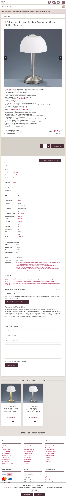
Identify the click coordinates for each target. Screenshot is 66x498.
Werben (47, 459)
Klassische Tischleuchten (43, 283)
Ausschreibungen (49, 449)
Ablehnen (39, 494)
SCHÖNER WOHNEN (8, 463)
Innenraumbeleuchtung (21, 262)
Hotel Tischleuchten (18, 283)
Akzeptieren (27, 494)
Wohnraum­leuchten (10, 278)
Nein (19, 200)
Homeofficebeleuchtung (33, 265)
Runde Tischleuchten (10, 285)
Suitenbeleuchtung (41, 268)
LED (19, 216)
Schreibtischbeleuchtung (22, 265)
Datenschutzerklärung (26, 490)
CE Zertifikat (21, 237)
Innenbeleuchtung (44, 270)
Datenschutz (48, 478)
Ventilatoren (5, 461)
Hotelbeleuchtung (43, 262)
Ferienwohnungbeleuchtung (52, 268)
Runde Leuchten (54, 283)
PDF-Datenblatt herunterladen (17, 301)
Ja (19, 193)
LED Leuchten (20, 278)
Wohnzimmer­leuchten (42, 279)
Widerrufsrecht (49, 479)
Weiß (14, 172)
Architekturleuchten (7, 447)
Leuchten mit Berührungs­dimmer (22, 281)
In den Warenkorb (57, 146)
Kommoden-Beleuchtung (22, 270)
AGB (46, 474)
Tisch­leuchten (28, 278)
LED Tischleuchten (38, 278)
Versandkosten (28, 453)
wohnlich (28, 180)
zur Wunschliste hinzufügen (50, 160)
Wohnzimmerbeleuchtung (22, 264)
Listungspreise (27, 455)
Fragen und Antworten (30, 446)
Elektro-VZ (48, 461)
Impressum (48, 476)
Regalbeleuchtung (32, 268)
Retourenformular (28, 451)
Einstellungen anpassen (39, 490)
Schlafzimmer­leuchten (19, 279)
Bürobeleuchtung (44, 265)
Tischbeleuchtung (45, 264)
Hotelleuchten (8, 279)
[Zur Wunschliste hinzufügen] (9, 422)
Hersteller (47, 457)
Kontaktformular (49, 481)
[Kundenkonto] (49, 2)
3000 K (20, 218)
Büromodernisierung (29, 447)
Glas (17, 174)
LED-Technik (21, 213)
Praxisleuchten (6, 457)
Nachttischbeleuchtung (21, 267)
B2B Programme (49, 453)
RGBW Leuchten (6, 455)
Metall (14, 174)
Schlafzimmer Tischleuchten (39, 281)
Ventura (14, 182)
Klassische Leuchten (29, 283)
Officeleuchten (6, 459)
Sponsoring (27, 461)
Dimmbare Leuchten (49, 278)
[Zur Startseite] (2, 11)
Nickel (17, 172)
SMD (22, 216)
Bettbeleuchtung (52, 265)
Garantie (26, 463)
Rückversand (27, 459)
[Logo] (3, 2)
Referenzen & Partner (51, 446)
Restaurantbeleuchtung (32, 262)
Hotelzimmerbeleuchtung (34, 264)
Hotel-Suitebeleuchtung (44, 267)
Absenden (12, 365)
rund (14, 177)
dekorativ (19, 180)
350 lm (20, 221)
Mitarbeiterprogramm (51, 455)
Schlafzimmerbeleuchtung (54, 262)
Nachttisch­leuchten (31, 279)
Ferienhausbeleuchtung (21, 268)
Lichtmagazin (27, 457)
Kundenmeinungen (29, 449)
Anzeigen (58, 289)
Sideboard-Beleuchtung (33, 270)
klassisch (15, 180)
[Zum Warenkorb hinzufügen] (13, 422)
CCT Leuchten (6, 451)
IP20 (19, 226)
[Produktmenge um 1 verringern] (41, 146)
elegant (24, 180)
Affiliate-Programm (50, 447)
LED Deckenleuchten (8, 446)
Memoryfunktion (6, 453)
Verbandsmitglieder (50, 451)
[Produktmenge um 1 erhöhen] (48, 146)
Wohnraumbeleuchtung (32, 267)
